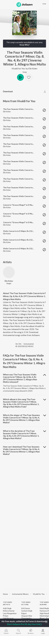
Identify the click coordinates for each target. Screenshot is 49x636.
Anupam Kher (26, 616)
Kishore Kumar (9, 611)
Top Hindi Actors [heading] (25, 603)
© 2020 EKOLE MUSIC (25, 346)
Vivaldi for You (18, 68)
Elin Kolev (32, 68)
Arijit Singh (7, 608)
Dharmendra (26, 618)
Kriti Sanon (25, 608)
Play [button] (20, 77)
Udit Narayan (8, 618)
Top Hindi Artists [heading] (7, 603)
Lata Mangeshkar (10, 613)
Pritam (5, 616)
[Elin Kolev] (9, 272)
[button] (28, 77)
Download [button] (8, 91)
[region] (24, 593)
